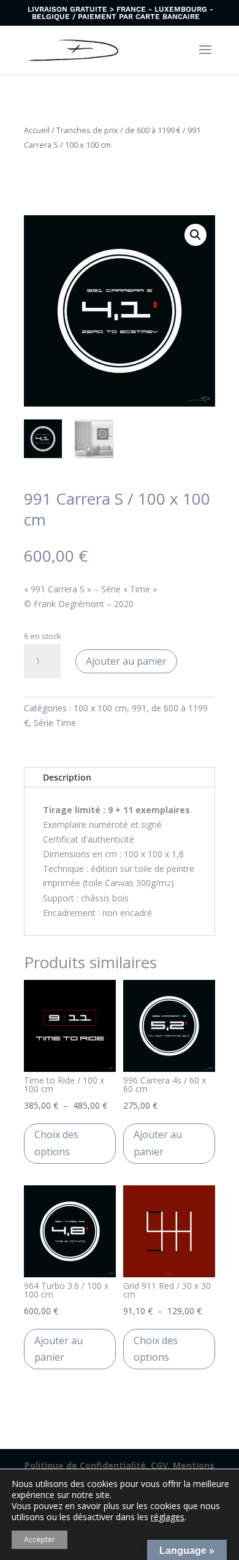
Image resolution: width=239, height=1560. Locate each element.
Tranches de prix (87, 130)
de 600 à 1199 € (153, 130)
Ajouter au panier (126, 661)
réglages (167, 1517)
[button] (195, 235)
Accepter (39, 1539)
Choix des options (56, 1143)
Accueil (37, 130)
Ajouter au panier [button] (158, 1143)
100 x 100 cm (100, 708)
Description (67, 777)
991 (139, 708)
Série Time (55, 722)
